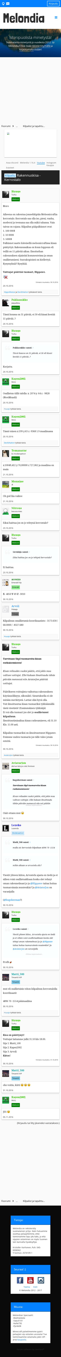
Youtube (41, 162)
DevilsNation (22, 292)
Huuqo (7, 409)
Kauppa (50, 165)
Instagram (51, 162)
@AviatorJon (42, 887)
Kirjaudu (53, 3)
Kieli (35, 1287)
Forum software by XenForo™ (30, 1349)
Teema (27, 1287)
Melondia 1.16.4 (27, 162)
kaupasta (21, 1339)
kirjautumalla (26, 49)
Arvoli (15, 606)
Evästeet (10, 167)
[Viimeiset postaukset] (8, 3)
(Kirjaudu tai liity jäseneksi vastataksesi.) (38, 1123)
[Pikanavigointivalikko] (3, 3)
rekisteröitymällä (40, 45)
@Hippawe (36, 883)
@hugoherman (12, 900)
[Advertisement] (30, 89)
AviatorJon (8, 755)
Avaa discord (12, 162)
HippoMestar (9, 292)
